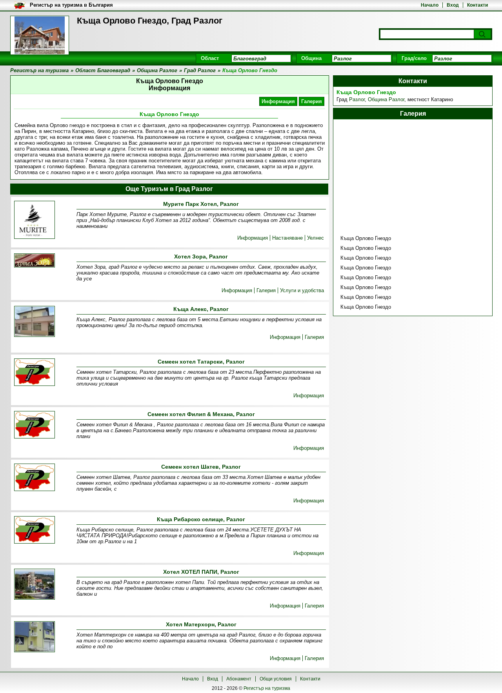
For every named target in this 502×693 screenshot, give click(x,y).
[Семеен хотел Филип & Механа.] (34, 425)
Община (311, 58)
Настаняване (287, 238)
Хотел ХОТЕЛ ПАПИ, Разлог (201, 572)
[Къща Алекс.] (34, 322)
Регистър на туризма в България (71, 5)
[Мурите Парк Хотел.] (34, 220)
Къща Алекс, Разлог (201, 309)
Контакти (477, 5)
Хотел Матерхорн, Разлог (201, 624)
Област (210, 58)
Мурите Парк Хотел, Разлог (201, 204)
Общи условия (276, 679)
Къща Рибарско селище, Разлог (201, 519)
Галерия (311, 101)
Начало (429, 5)
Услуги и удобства (302, 290)
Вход (453, 5)
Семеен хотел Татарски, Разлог (201, 361)
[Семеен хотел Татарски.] (34, 372)
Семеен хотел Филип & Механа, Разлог (201, 414)
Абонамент (238, 679)
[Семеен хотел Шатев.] (34, 478)
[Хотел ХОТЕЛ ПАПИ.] (34, 585)
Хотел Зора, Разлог (201, 256)
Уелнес (315, 238)
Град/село (414, 58)
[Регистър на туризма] (39, 35)
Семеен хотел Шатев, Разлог (201, 467)
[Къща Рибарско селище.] (34, 530)
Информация (278, 101)
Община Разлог (386, 99)
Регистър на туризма (267, 688)
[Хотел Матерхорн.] (34, 637)
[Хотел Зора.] (34, 261)
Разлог (357, 99)
